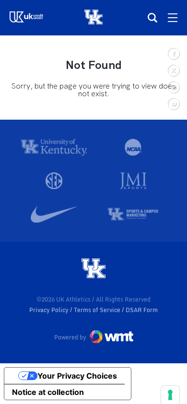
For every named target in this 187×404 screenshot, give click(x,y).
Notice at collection (48, 392)
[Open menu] (172, 17)
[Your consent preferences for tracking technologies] (170, 395)
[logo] (93, 269)
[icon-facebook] (173, 53)
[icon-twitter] (173, 70)
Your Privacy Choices (77, 376)
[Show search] (152, 17)
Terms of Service (98, 309)
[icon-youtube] (173, 104)
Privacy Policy (49, 309)
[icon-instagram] (173, 87)
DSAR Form (142, 309)
